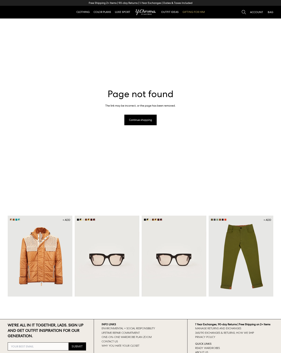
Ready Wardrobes (207, 348)
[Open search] (244, 12)
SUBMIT (77, 346)
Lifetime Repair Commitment (121, 333)
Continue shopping (140, 120)
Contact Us (110, 341)
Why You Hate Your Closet (120, 345)
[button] (256, 12)
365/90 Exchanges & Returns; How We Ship (224, 333)
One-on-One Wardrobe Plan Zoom (127, 337)
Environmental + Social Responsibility (128, 328)
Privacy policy (205, 337)
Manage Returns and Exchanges (218, 328)
